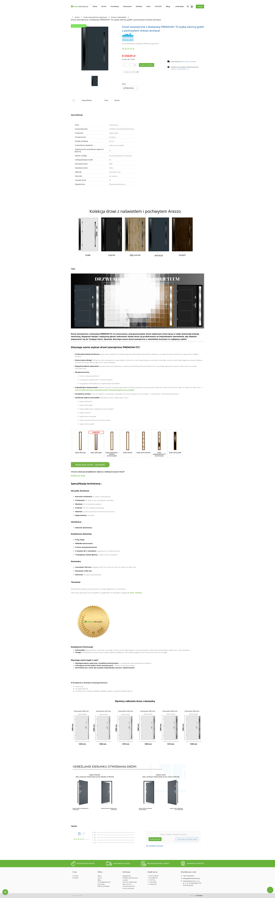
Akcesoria (127, 6)
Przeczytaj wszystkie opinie (187, 839)
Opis (106, 100)
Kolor (124, 84)
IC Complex (199, 895)
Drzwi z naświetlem (118, 17)
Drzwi (103, 6)
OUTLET (158, 6)
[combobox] (130, 88)
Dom (148, 6)
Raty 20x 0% (127, 884)
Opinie (117, 100)
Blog (168, 6)
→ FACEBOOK (152, 878)
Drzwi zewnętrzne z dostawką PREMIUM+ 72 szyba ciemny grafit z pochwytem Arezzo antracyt (116, 20)
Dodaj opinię (154, 839)
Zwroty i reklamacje (129, 882)
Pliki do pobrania (103, 886)
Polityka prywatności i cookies (130, 879)
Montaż (139, 6)
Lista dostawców (128, 886)
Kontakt (75, 878)
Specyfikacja (87, 100)
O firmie (75, 876)
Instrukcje (180, 6)
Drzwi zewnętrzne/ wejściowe (95, 17)
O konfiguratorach (104, 882)
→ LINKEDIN (152, 884)
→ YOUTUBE (152, 882)
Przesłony (115, 6)
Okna (95, 6)
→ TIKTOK (151, 880)
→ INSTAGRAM (152, 876)
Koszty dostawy (128, 888)
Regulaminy (126, 876)
